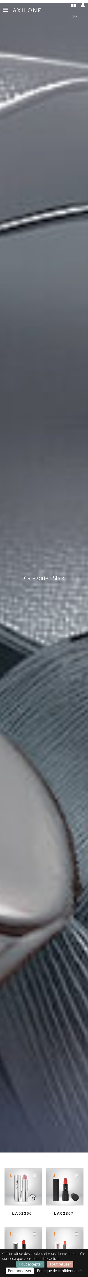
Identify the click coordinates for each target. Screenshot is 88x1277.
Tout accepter (30, 1264)
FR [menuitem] (75, 15)
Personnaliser (20, 1270)
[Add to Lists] (12, 1175)
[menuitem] (79, 16)
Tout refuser (60, 1264)
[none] (79, 16)
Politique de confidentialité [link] (59, 1270)
